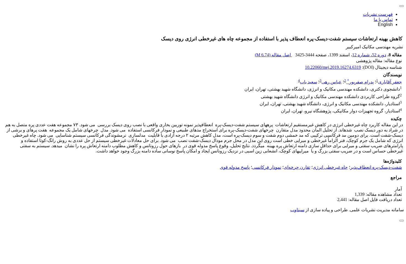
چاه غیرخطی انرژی (330, 167)
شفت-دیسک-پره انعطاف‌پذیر (376, 167)
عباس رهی (331, 82)
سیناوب (297, 209)
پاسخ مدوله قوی (235, 167)
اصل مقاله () (273, 54)
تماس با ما (383, 19)
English (385, 24)
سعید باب (308, 82)
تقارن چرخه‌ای (297, 167)
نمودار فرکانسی (266, 167)
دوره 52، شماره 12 (369, 54)
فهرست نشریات (378, 14)
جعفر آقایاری (390, 82)
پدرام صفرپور (360, 82)
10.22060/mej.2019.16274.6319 (333, 67)
